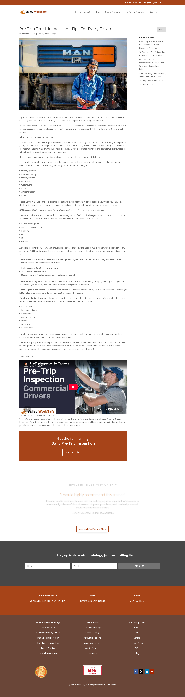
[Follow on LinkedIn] (147, 671)
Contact (154, 12)
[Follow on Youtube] (152, 671)
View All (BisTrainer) (48, 653)
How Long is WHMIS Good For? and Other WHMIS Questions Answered (151, 44)
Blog (137, 653)
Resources (92, 653)
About (87, 12)
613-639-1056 (137, 600)
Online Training (112, 12)
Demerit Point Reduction (48, 638)
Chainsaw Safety (48, 627)
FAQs (137, 648)
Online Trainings (92, 632)
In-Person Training (135, 12)
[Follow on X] (141, 671)
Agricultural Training (92, 638)
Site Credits (112, 684)
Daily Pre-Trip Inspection (48, 643)
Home (78, 12)
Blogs (98, 12)
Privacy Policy (137, 643)
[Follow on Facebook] (136, 671)
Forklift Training (48, 648)
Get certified (73, 452)
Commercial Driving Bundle (48, 632)
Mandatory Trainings (92, 643)
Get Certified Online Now (92, 528)
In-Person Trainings (92, 627)
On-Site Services (92, 648)
